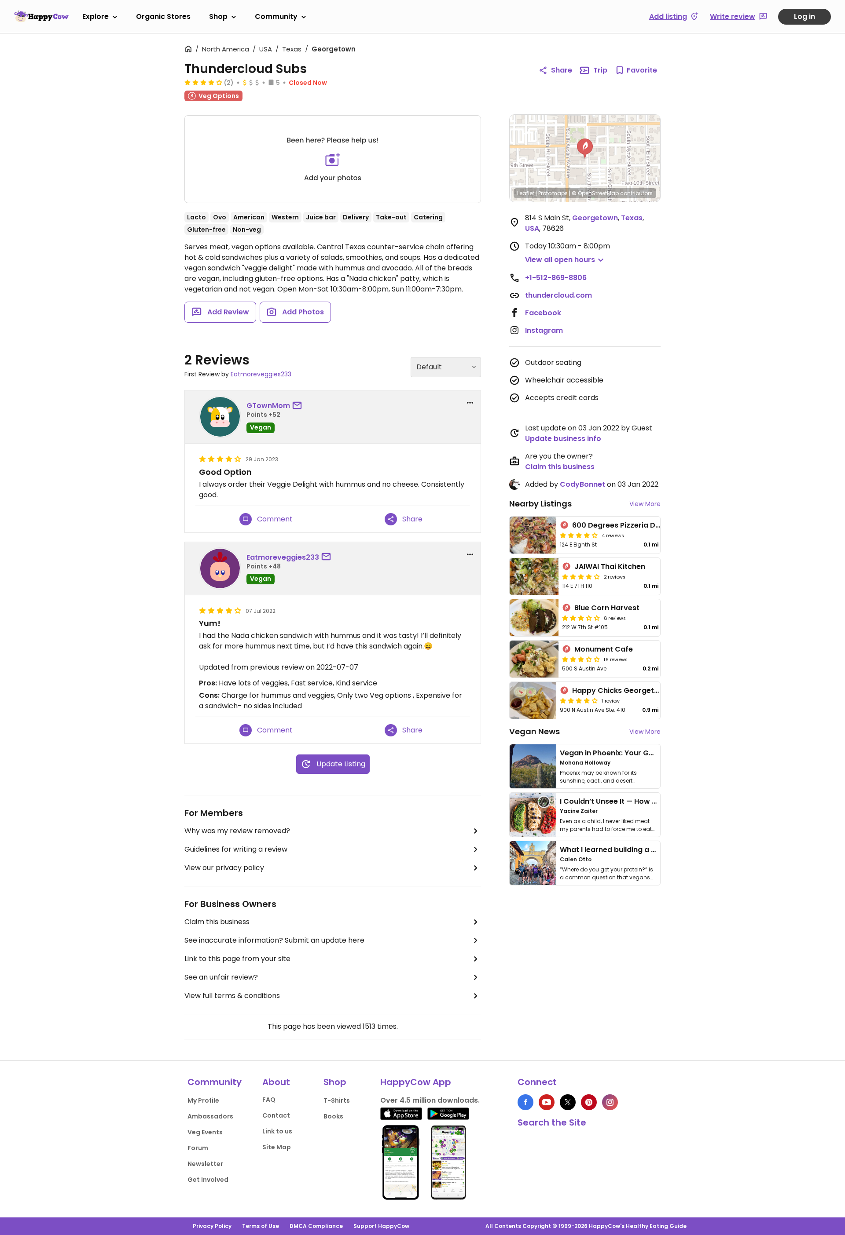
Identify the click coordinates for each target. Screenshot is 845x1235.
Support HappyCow (381, 1226)
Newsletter (205, 1163)
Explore (95, 16)
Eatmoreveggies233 (261, 374)
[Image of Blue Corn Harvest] (534, 617)
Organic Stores (163, 16)
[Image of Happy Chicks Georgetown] (533, 700)
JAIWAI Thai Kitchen (609, 566)
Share (561, 70)
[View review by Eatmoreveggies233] (220, 568)
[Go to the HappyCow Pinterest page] (589, 1102)
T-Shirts (336, 1100)
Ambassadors (210, 1116)
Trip (600, 70)
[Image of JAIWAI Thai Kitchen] (534, 576)
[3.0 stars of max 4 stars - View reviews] (581, 618)
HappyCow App (415, 1082)
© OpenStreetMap (595, 193)
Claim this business (217, 922)
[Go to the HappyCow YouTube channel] (547, 1102)
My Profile (203, 1100)
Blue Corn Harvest (606, 608)
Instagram (544, 330)
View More (645, 503)
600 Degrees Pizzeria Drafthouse (631, 525)
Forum (197, 1148)
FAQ (269, 1099)
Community (276, 16)
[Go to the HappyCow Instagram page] (610, 1102)
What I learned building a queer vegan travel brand (652, 850)
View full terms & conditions (232, 996)
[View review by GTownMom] (220, 417)
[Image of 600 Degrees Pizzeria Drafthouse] (533, 535)
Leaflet (525, 193)
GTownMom (268, 406)
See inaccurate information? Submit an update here (274, 940)
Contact (276, 1115)
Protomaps (553, 193)
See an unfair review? (221, 977)
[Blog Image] (533, 766)
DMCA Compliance (316, 1226)
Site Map (276, 1147)
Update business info (563, 439)
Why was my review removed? (237, 831)
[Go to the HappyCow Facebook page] (525, 1102)
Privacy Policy (212, 1226)
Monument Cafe (603, 649)
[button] (585, 148)
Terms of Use (260, 1226)
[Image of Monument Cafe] (534, 659)
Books (333, 1116)
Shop (218, 16)
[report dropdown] (470, 402)
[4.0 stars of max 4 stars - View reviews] (203, 82)
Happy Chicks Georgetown (620, 690)
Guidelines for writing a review (235, 849)
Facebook (543, 313)
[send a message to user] (299, 406)
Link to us (277, 1131)
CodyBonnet (582, 484)
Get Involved (207, 1179)
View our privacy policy (224, 868)
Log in (804, 16)
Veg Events (205, 1132)
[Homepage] (41, 16)
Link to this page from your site (237, 959)
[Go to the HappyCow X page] (568, 1102)
